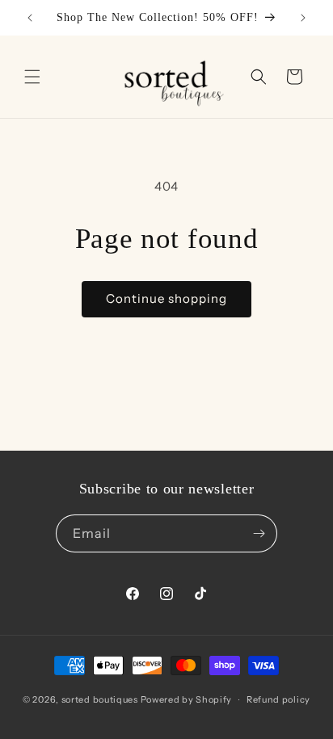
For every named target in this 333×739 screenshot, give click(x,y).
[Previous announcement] (30, 18)
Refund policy (278, 699)
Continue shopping (166, 298)
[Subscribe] (258, 533)
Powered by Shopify (187, 699)
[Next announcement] (303, 18)
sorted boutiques (99, 699)
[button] (32, 76)
